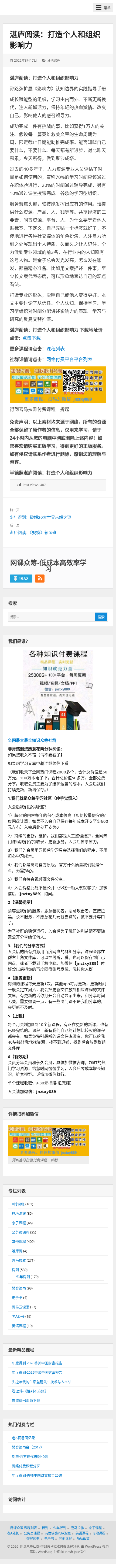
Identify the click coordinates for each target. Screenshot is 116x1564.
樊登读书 (19, 1288)
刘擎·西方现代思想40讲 (30, 1456)
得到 (15, 1269)
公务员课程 (20, 1232)
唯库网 (17, 1250)
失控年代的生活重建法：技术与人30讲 (42, 1381)
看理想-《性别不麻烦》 (30, 1391)
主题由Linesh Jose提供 (70, 1552)
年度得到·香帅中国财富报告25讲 (37, 1475)
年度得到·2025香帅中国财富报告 (37, 1372)
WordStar (45, 1552)
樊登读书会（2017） (28, 1447)
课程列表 (55, 349)
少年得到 (23, 1276)
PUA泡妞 (19, 1213)
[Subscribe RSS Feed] (40, 579)
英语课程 (19, 1325)
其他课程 (53, 60)
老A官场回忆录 (23, 1437)
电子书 (17, 1297)
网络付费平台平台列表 (69, 359)
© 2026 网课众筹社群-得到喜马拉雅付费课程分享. (43, 1546)
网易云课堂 (20, 1306)
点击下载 (31, 338)
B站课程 (18, 1204)
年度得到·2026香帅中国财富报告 (37, 1363)
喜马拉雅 (19, 1260)
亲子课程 (19, 1222)
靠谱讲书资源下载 (26, 1400)
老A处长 (18, 1316)
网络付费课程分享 (26, 1465)
